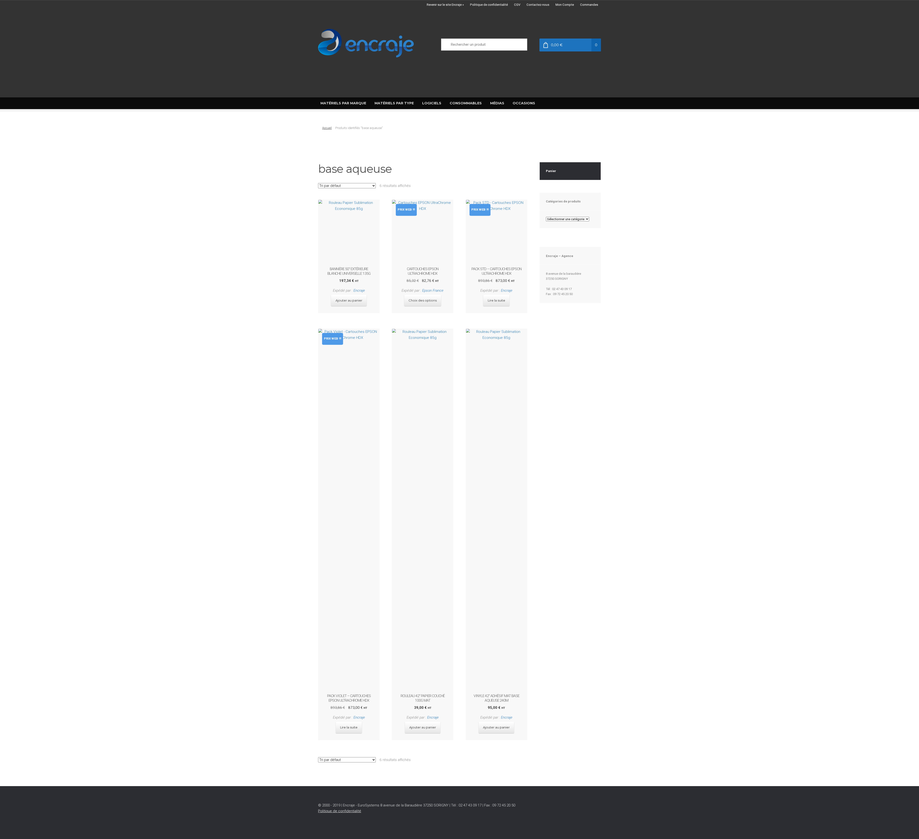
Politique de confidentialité (489, 4)
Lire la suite (496, 300)
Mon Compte (564, 4)
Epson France (432, 290)
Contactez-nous (538, 4)
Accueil (327, 128)
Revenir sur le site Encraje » (445, 4)
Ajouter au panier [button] (349, 300)
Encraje (359, 290)
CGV (517, 4)
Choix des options (423, 300)
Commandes (589, 4)
